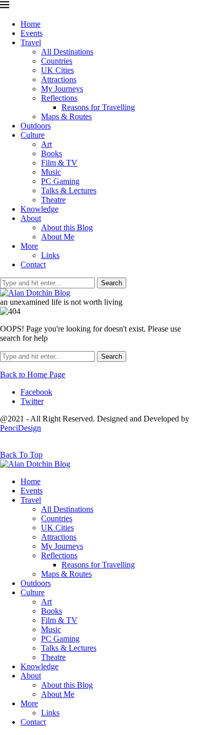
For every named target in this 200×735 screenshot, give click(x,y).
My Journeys (62, 88)
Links (50, 255)
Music (51, 172)
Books (51, 153)
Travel (31, 42)
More (29, 246)
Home (31, 24)
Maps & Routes (66, 116)
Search (111, 283)
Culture (33, 135)
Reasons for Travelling (98, 107)
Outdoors (36, 125)
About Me (57, 236)
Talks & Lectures (68, 190)
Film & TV (59, 162)
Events (32, 33)
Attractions (58, 79)
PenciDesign (20, 428)
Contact (33, 264)
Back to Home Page (32, 374)
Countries (56, 61)
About (31, 218)
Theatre (53, 199)
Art (46, 144)
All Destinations (67, 51)
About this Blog (67, 227)
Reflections (59, 98)
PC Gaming (60, 181)
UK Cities (57, 70)
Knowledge (39, 209)
